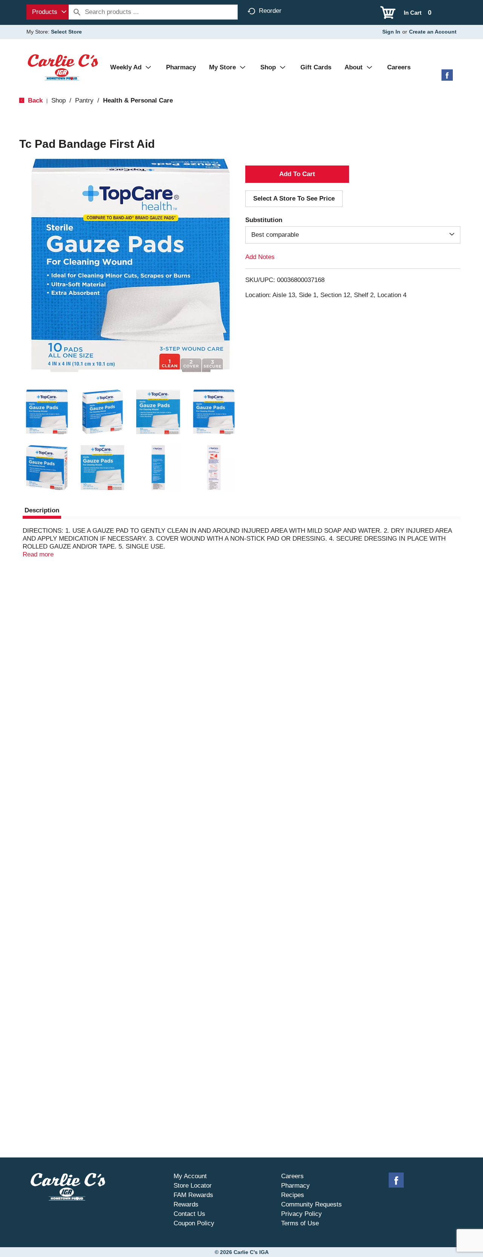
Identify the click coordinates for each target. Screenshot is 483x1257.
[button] (47, 412)
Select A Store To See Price (294, 198)
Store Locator (193, 1185)
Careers (292, 1176)
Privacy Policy (301, 1213)
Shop (58, 100)
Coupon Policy (194, 1223)
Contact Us (189, 1213)
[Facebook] (447, 77)
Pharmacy (295, 1185)
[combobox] (47, 12)
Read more (38, 554)
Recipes (292, 1195)
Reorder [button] (270, 10)
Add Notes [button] (260, 257)
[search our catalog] (77, 12)
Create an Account (433, 32)
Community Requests (311, 1204)
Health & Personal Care (138, 100)
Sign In (391, 32)
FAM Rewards (193, 1195)
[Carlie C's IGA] (62, 67)
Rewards (186, 1204)
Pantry (84, 100)
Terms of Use (300, 1223)
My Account (190, 1176)
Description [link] (42, 510)
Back (34, 100)
